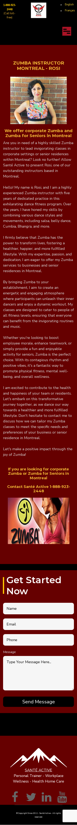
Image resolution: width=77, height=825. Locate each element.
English (69, 4)
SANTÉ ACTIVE (38, 770)
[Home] (38, 10)
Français (70, 10)
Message (9, 652)
